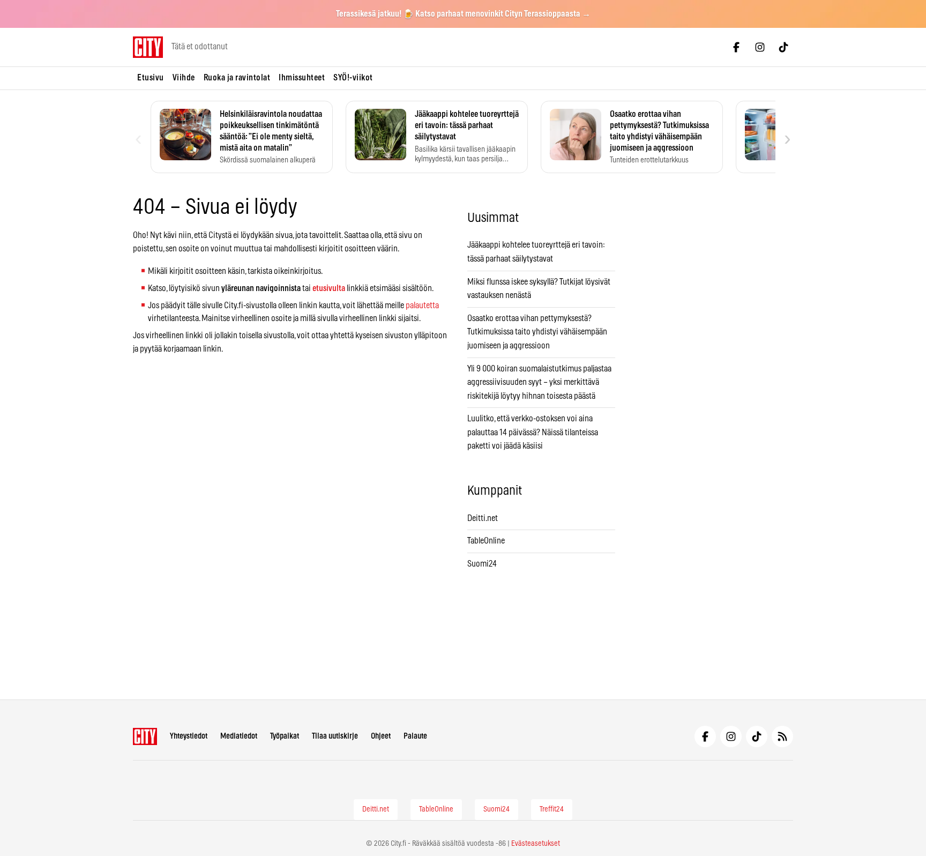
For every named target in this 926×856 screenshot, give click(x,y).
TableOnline (486, 541)
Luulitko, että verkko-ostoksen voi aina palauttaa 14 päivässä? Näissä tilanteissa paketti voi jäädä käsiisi (532, 432)
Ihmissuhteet (302, 77)
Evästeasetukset (535, 843)
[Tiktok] (783, 47)
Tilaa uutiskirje (335, 736)
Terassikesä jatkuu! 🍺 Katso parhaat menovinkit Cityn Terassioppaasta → (463, 14)
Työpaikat (284, 736)
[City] (145, 736)
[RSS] (782, 736)
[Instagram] (760, 47)
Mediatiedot (238, 736)
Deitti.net (482, 518)
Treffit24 (552, 809)
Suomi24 (482, 564)
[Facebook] (736, 47)
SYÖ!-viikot (353, 77)
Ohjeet (381, 736)
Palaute (415, 736)
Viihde (184, 77)
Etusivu (150, 77)
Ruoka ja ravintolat (237, 77)
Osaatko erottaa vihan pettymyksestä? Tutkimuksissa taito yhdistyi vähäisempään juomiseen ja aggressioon (537, 332)
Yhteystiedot (188, 736)
